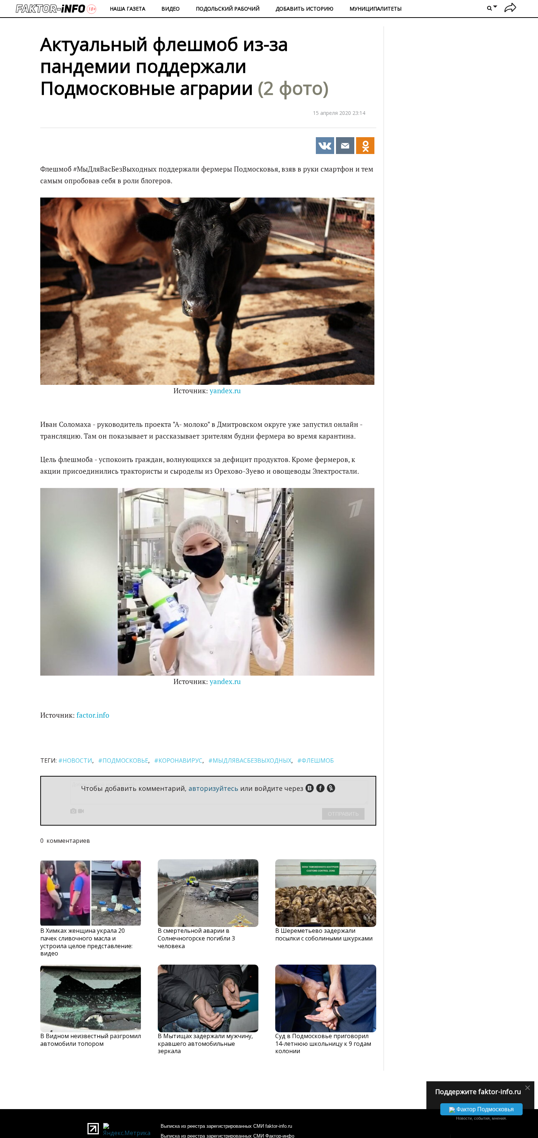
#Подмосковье (123, 760)
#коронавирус (178, 760)
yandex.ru (225, 390)
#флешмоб (315, 760)
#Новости (75, 760)
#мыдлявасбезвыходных (249, 760)
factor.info (92, 715)
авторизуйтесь (213, 788)
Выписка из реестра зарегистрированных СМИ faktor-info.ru (226, 1126)
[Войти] (510, 8)
